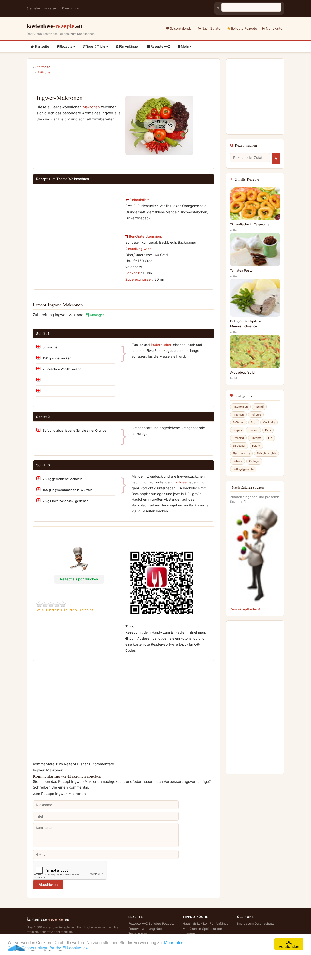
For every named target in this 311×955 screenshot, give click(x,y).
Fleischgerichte (266, 453)
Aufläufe (256, 414)
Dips (268, 430)
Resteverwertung (141, 929)
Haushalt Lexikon (196, 923)
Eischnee (180, 482)
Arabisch (238, 414)
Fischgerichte (241, 453)
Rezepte (66, 46)
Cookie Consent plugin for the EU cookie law (48, 948)
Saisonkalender (181, 28)
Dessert (253, 430)
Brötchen (238, 422)
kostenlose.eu (54, 25)
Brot (253, 422)
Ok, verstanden (289, 944)
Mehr (185, 46)
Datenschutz (71, 8)
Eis (270, 438)
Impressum (51, 8)
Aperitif (259, 406)
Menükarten (274, 28)
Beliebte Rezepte (243, 28)
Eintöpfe (256, 438)
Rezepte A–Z (160, 46)
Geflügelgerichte (243, 469)
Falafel (256, 445)
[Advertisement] (77, 231)
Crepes (237, 430)
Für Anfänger (128, 46)
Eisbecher (239, 445)
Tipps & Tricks (95, 46)
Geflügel (254, 461)
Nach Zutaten (211, 28)
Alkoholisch (240, 406)
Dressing (238, 438)
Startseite (33, 8)
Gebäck (237, 461)
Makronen (91, 107)
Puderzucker (161, 345)
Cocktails (269, 422)
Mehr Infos (173, 942)
